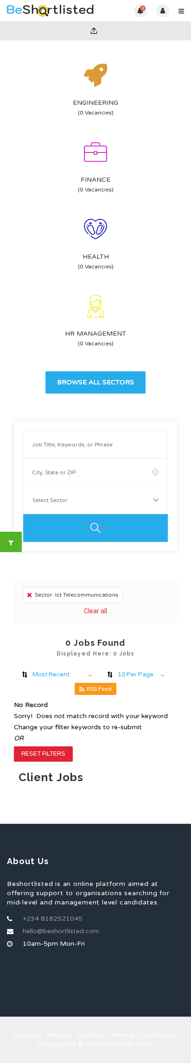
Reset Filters (43, 753)
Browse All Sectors (95, 382)
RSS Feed (99, 689)
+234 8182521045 (53, 919)
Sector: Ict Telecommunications (76, 595)
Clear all (95, 611)
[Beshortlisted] (51, 11)
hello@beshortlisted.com (61, 931)
